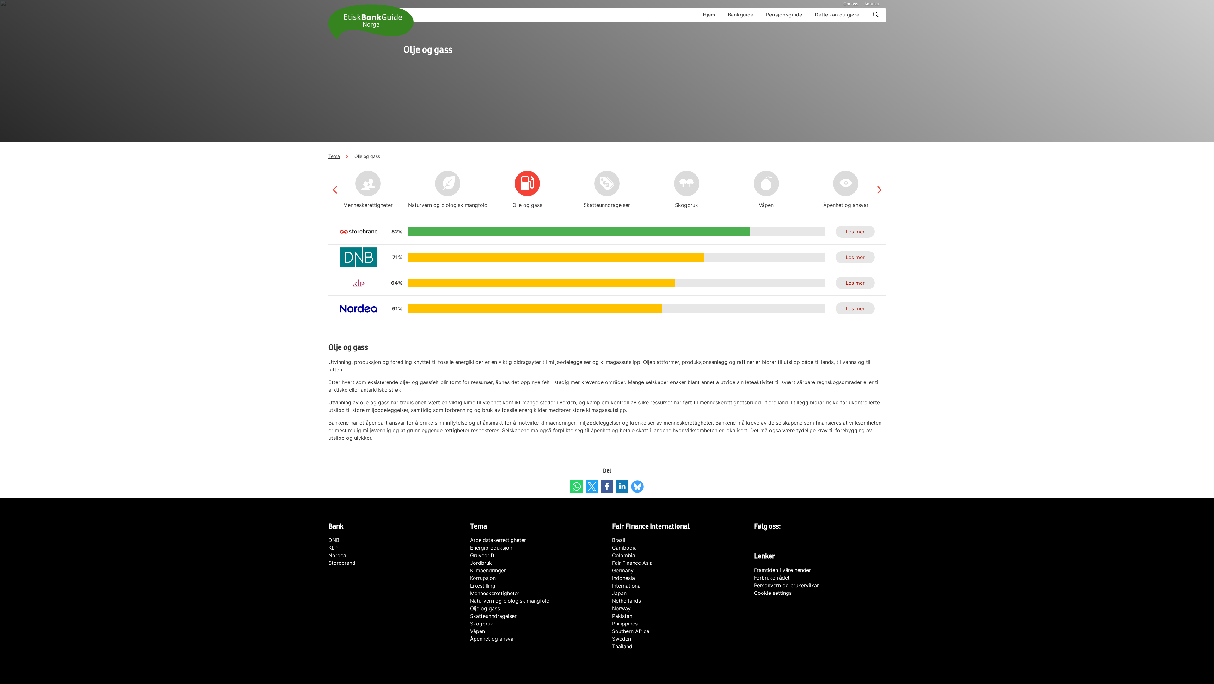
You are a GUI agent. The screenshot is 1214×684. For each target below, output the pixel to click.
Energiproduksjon (491, 547)
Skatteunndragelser (493, 616)
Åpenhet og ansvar (492, 639)
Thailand (622, 646)
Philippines (625, 623)
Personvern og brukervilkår (786, 585)
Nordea (337, 555)
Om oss (850, 3)
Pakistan (622, 616)
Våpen (477, 631)
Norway (621, 608)
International (627, 585)
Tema (334, 156)
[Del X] (592, 486)
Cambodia (624, 547)
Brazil (618, 540)
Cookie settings (773, 593)
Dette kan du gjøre (837, 14)
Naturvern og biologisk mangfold (509, 601)
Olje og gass (485, 608)
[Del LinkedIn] (622, 486)
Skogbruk (481, 623)
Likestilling (482, 585)
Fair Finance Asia (632, 563)
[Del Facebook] (607, 486)
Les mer (855, 231)
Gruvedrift (482, 555)
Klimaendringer (488, 570)
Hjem (709, 14)
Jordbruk (481, 563)
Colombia (623, 555)
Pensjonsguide (784, 14)
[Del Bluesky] (637, 486)
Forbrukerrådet (772, 578)
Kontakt (872, 3)
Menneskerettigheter (494, 593)
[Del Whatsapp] (576, 486)
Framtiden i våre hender (782, 570)
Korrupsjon (483, 578)
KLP (333, 547)
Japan (619, 593)
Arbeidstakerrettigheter (498, 540)
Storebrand (341, 563)
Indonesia (623, 578)
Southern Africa (630, 631)
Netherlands (626, 601)
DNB (333, 540)
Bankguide (740, 14)
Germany (623, 570)
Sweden (621, 639)
